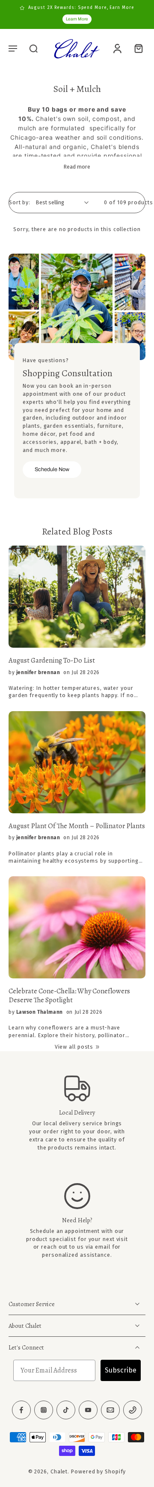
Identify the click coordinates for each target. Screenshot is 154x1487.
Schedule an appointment (65, 1231)
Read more (77, 166)
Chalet (59, 1472)
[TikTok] (65, 1410)
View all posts (74, 1047)
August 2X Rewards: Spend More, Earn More (81, 7)
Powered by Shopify (98, 1472)
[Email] (110, 1410)
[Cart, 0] (136, 48)
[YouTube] (88, 1410)
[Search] (33, 48)
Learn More (77, 19)
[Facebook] (21, 1410)
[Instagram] (43, 1410)
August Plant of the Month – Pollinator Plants (77, 826)
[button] (12, 48)
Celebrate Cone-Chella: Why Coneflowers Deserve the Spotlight (69, 996)
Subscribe (120, 1371)
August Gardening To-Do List (52, 660)
